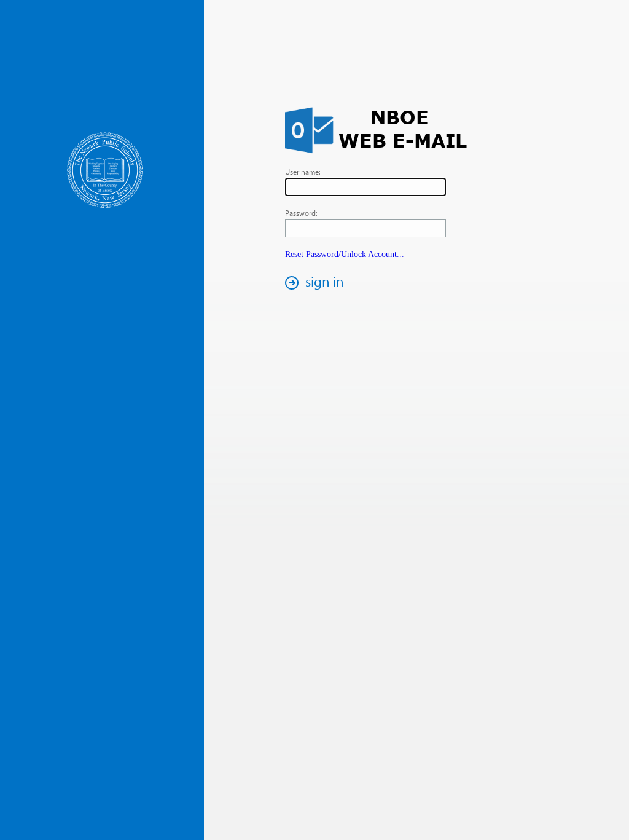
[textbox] (365, 187)
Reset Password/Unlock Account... (344, 254)
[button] (317, 282)
